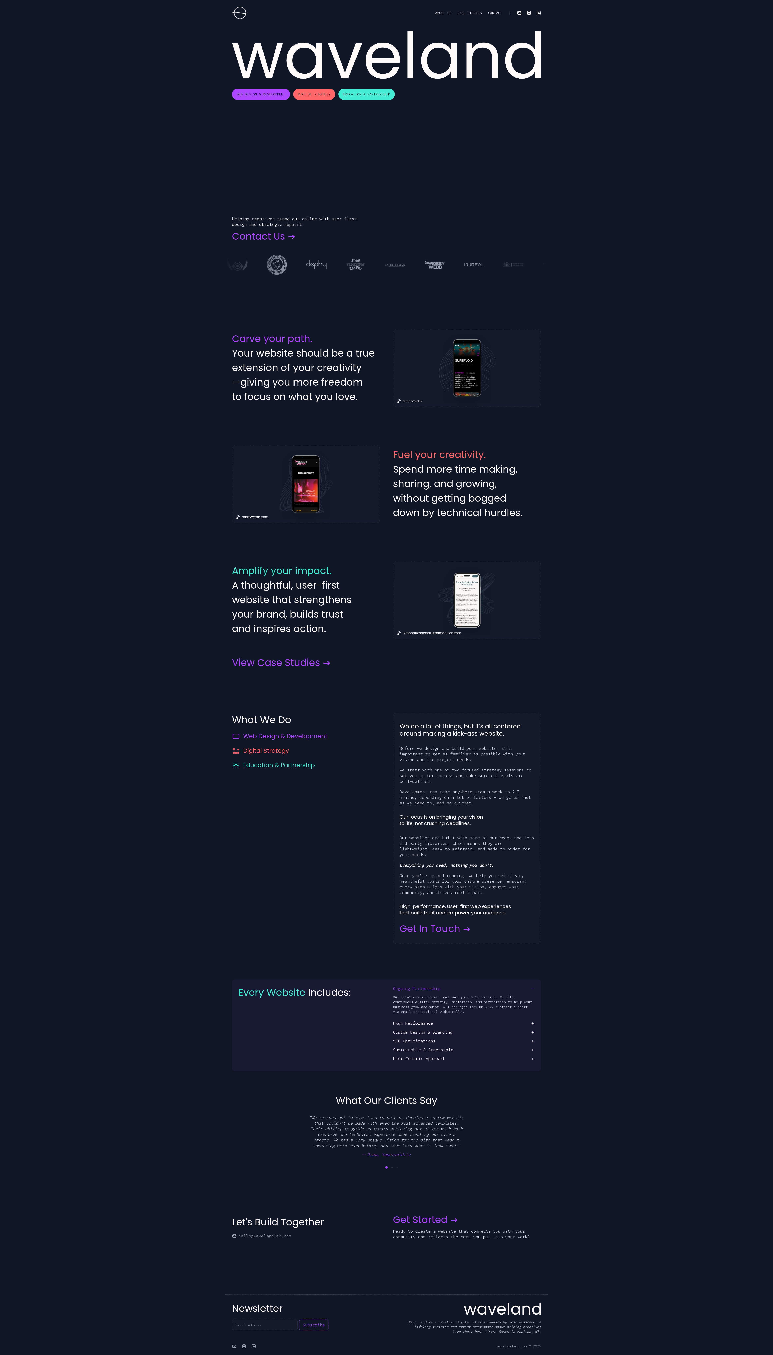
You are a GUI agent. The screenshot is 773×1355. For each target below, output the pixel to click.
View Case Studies (276, 663)
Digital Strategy (314, 94)
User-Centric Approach (419, 1058)
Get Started (420, 1209)
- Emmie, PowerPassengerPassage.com (386, 1143)
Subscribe (314, 1313)
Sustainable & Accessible (423, 1049)
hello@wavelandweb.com (264, 1224)
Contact (495, 13)
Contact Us (258, 237)
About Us (443, 13)
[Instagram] (529, 12)
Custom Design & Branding (422, 1032)
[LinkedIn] (538, 12)
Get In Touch (430, 929)
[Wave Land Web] (240, 13)
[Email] (519, 12)
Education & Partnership (366, 94)
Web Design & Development (261, 94)
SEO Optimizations (414, 1041)
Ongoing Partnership (416, 988)
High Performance (413, 1023)
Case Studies (470, 13)
